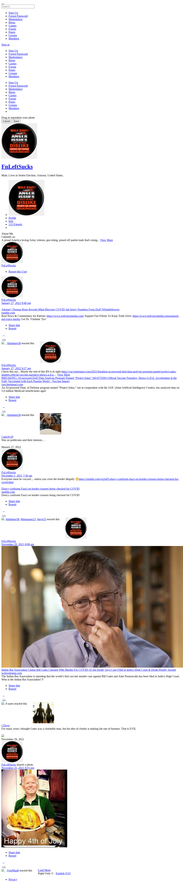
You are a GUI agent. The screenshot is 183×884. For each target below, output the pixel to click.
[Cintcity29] (91, 424)
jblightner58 (14, 343)
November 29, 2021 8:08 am (17, 544)
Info (11, 221)
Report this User (18, 271)
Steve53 (41, 519)
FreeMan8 (13, 870)
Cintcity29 (7, 436)
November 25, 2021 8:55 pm (17, 767)
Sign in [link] (5, 44)
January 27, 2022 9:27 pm (16, 368)
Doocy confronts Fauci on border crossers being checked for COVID (40, 488)
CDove (5, 725)
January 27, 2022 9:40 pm (16, 303)
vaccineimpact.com (12, 384)
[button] (3, 338)
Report (12, 328)
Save (16, 121)
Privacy (13, 879)
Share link (14, 325)
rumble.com (8, 312)
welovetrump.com (11, 673)
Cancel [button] (6, 121)
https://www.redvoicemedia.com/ (65, 315)
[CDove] (91, 713)
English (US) (63, 873)
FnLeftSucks (17, 166)
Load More (44, 870)
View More (106, 240)
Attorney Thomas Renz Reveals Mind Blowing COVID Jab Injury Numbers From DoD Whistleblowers (60, 309)
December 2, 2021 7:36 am (16, 475)
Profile (12, 217)
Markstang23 (28, 519)
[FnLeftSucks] (91, 253)
